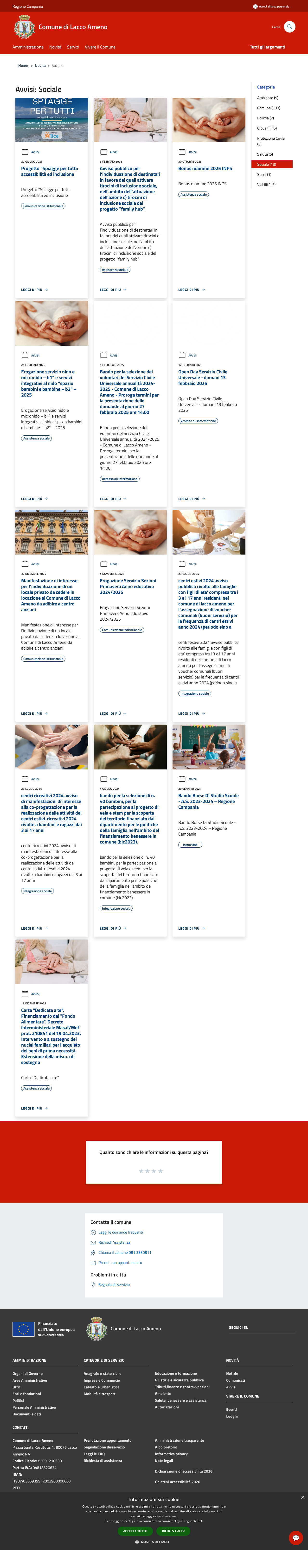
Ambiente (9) (267, 98)
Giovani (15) (267, 128)
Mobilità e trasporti (100, 1394)
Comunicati (235, 1380)
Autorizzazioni (167, 1407)
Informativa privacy (171, 1454)
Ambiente (163, 1393)
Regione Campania (28, 6)
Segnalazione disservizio (104, 1447)
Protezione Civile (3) (271, 141)
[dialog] (154, 1521)
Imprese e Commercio (102, 1380)
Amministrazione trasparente (179, 1440)
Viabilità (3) (266, 184)
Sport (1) (264, 174)
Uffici (17, 1387)
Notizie (232, 1373)
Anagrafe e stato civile (102, 1373)
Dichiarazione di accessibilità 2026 (183, 1471)
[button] (154, 1541)
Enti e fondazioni (27, 1394)
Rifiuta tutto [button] (173, 1531)
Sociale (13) (266, 164)
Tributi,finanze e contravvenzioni (182, 1387)
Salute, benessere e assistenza (180, 1400)
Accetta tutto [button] (135, 1531)
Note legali (164, 1460)
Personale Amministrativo (34, 1407)
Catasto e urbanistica (101, 1387)
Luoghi (232, 1416)
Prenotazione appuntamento (108, 1440)
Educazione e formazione (176, 1373)
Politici (18, 1400)
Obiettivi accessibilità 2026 (177, 1482)
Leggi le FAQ (94, 1454)
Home (23, 65)
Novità (40, 65)
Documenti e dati (27, 1414)
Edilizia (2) (265, 118)
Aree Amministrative (30, 1380)
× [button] (302, 1497)
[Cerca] (289, 27)
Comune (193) (268, 108)
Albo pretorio (166, 1447)
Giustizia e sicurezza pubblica (179, 1380)
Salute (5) (265, 154)
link (200, 1521)
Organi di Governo (28, 1373)
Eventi (231, 1409)
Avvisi (35, 152)
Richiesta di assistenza (103, 1460)
